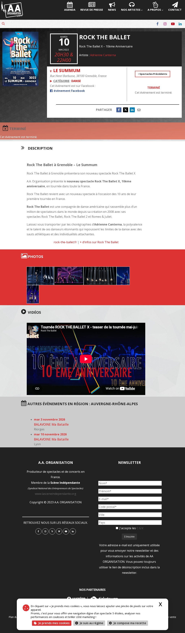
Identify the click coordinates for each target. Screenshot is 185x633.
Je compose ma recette (129, 623)
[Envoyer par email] (138, 109)
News (112, 9)
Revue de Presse (91, 9)
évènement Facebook (69, 91)
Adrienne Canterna (103, 55)
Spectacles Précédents (153, 74)
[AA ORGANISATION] (12, 16)
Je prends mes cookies (54, 623)
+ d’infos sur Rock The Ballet (99, 242)
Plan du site (15, 617)
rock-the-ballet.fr (65, 242)
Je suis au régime (91, 623)
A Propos (154, 9)
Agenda (69, 9)
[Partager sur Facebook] (118, 109)
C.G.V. (140, 528)
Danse (76, 81)
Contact (175, 9)
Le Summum (66, 70)
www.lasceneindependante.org (55, 494)
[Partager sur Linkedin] (132, 109)
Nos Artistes (130, 9)
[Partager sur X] (125, 109)
